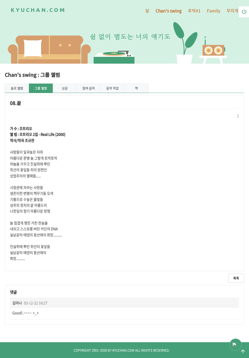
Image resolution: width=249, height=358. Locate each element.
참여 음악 (88, 88)
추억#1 (194, 11)
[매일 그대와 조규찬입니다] (213, 50)
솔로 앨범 (17, 88)
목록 (236, 278)
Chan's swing (169, 11)
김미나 (17, 303)
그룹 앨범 (41, 88)
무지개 (232, 11)
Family (213, 11)
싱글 (65, 88)
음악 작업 (112, 88)
